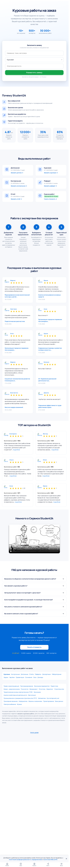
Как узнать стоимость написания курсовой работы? (23, 607)
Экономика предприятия (41, 686)
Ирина (46, 280)
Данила (46, 393)
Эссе (34, 677)
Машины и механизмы (35, 701)
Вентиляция (32, 695)
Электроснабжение (10, 704)
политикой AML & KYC (50, 859)
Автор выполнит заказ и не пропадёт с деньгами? (22, 593)
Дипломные (24, 674)
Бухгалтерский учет (53, 698)
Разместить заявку (34, 72)
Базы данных (59, 701)
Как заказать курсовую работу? (15, 586)
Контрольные (15, 674)
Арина (46, 333)
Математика (42, 698)
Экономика (37, 692)
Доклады (40, 677)
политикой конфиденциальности (20, 859)
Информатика (23, 701)
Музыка (19, 704)
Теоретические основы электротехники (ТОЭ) (18, 692)
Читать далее (34, 732)
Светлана (13, 309)
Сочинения (28, 677)
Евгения (46, 362)
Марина (12, 280)
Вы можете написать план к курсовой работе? (21, 614)
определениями (37, 859)
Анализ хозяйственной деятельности (15, 695)
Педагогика (54, 686)
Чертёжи (12, 677)
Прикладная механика (11, 701)
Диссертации (46, 674)
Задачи (6, 677)
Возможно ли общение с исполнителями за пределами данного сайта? (30, 579)
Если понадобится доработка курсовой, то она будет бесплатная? (28, 600)
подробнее (16, 450)
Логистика (42, 689)
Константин (14, 393)
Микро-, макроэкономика (12, 689)
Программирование (26, 686)
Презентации (20, 677)
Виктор (45, 434)
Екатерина (12, 434)
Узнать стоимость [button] (34, 647)
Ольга (11, 460)
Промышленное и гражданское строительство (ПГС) (20, 698)
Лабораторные (56, 674)
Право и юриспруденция (11, 686)
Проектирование (48, 701)
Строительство (59, 689)
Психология (24, 689)
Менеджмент (33, 689)
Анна (45, 309)
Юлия (45, 460)
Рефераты (38, 674)
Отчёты (31, 674)
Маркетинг (49, 689)
